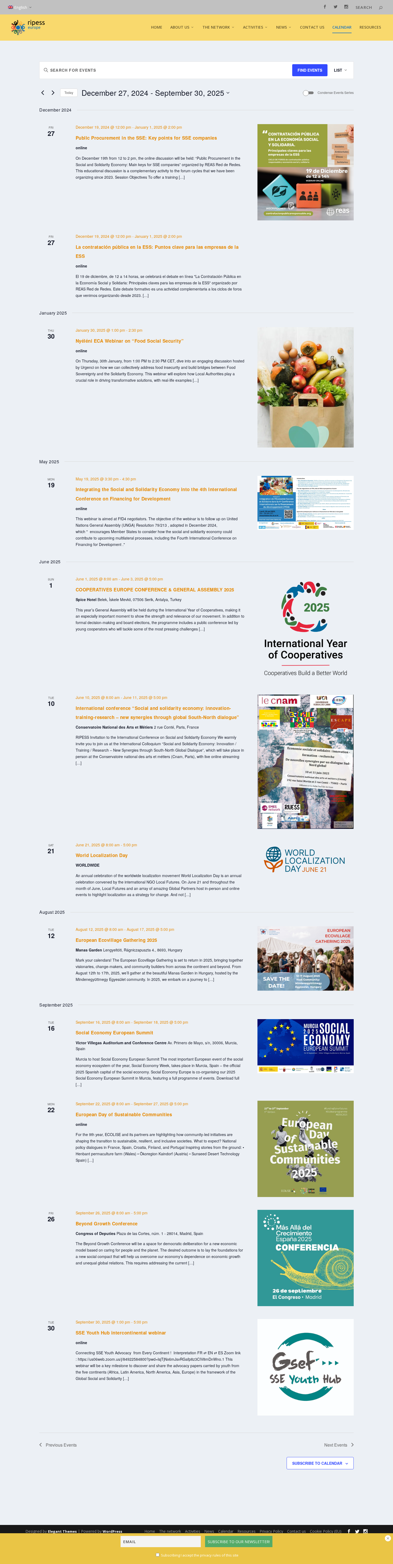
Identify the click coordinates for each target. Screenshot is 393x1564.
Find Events (310, 70)
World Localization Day (102, 855)
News (209, 1531)
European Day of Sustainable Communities (124, 1114)
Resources (370, 27)
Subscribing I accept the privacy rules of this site (199, 1555)
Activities (253, 27)
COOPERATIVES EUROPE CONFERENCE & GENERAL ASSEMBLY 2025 (155, 589)
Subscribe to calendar (317, 1463)
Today (68, 92)
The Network (216, 27)
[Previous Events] (42, 93)
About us (179, 27)
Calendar (342, 27)
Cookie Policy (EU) (325, 1531)
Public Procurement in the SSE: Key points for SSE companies (146, 138)
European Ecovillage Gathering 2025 (116, 940)
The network (170, 1531)
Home (156, 27)
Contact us (312, 27)
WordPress (112, 1531)
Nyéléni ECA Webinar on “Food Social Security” (130, 341)
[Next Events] (53, 93)
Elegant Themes (62, 1531)
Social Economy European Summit (114, 1032)
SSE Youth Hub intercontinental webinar (121, 1332)
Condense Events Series (336, 92)
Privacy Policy (271, 1531)
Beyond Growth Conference (107, 1223)
